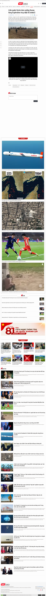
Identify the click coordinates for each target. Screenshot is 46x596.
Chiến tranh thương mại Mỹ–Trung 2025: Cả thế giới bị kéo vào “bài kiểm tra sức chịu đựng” (29, 464)
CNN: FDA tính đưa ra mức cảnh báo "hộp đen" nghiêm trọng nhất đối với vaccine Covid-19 (29, 485)
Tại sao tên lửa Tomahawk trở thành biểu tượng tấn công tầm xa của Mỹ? (13, 169)
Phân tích (3, 368)
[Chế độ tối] (40, 3)
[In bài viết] (32, 15)
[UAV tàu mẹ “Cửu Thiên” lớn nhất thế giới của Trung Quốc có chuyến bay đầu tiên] (7, 539)
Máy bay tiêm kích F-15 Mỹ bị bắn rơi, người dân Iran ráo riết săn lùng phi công (14, 291)
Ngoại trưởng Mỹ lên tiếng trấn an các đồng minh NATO (26, 423)
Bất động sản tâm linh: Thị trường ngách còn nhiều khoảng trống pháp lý (39, 363)
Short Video (28, 6)
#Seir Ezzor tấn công (32, 85)
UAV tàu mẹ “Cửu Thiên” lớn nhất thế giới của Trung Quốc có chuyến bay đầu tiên (29, 536)
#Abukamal (26, 85)
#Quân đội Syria (15, 85)
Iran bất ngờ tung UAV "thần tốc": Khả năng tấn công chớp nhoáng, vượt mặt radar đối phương (29, 547)
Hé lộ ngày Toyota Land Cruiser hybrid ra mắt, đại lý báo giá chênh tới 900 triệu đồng (16, 352)
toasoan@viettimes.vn (40, 586)
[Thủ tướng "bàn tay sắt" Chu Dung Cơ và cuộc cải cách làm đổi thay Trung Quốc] (42, 299)
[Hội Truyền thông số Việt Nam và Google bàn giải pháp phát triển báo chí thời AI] (17, 358)
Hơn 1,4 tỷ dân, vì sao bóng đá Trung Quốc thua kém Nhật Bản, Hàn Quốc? (14, 261)
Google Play (43, 595)
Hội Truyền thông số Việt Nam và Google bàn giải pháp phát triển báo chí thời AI (17, 363)
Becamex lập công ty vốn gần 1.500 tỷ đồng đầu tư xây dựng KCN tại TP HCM (6, 363)
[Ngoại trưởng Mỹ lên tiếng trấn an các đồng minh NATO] (7, 426)
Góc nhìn (6, 6)
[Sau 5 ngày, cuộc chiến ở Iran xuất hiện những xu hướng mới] (23, 185)
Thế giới (31, 6)
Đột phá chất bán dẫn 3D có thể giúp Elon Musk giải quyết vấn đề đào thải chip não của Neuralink (28, 516)
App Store (39, 595)
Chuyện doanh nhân (37, 6)
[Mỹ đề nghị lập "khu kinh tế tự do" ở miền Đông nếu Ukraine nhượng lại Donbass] (7, 560)
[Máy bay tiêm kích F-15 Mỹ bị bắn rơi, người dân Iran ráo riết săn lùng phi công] (23, 277)
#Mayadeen (22, 85)
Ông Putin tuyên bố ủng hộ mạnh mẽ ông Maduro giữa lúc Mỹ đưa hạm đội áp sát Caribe (28, 567)
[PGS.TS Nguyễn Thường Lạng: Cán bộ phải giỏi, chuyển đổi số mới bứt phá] (29, 346)
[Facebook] (1, 42)
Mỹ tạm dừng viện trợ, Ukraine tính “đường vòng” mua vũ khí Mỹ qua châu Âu (14, 307)
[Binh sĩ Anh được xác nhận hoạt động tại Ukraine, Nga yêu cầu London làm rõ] (7, 498)
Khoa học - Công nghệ (16, 6)
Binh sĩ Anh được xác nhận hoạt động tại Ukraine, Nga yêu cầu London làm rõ (28, 495)
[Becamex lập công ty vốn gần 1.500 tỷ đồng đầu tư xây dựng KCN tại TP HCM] (6, 358)
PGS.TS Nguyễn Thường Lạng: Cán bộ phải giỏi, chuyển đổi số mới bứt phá (29, 351)
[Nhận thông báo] (38, 3)
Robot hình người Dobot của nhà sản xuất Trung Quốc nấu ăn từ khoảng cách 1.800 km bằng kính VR (18, 302)
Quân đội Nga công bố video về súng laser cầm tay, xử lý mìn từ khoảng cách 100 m (28, 363)
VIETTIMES (23, 3)
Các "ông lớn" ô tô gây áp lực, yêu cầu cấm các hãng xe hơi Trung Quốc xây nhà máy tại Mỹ (28, 506)
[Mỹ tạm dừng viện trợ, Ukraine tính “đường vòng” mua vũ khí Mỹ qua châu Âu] (42, 308)
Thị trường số (22, 6)
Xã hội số (3, 6)
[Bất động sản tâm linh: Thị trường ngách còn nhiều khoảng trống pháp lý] (40, 358)
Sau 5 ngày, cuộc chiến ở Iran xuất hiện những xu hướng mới (11, 200)
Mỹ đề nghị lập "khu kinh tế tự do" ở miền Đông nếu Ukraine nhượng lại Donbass (29, 557)
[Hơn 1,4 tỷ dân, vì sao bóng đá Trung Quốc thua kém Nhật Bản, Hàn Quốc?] (23, 246)
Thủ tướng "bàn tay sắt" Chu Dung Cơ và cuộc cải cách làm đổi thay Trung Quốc (15, 297)
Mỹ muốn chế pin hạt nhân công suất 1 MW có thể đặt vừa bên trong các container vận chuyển (6, 352)
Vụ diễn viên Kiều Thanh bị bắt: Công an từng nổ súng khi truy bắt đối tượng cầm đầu (40, 351)
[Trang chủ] (0, 7)
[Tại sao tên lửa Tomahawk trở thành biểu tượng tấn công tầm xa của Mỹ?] (23, 155)
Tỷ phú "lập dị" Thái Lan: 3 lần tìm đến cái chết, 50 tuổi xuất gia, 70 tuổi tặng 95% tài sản (29, 475)
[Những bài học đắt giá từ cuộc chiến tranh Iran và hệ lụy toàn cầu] (23, 216)
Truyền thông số (43, 6)
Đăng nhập (44, 3)
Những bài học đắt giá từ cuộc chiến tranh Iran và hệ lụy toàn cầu (12, 230)
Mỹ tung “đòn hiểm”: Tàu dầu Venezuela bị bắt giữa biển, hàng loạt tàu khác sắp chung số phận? (29, 526)
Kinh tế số (10, 6)
